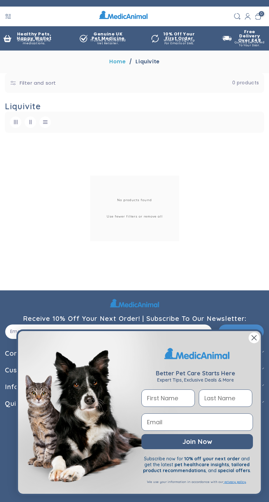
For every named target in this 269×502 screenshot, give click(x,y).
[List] (45, 122)
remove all (153, 216)
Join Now (197, 441)
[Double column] (30, 122)
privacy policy (234, 482)
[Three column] (15, 122)
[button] (9, 16)
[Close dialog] (254, 338)
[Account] (247, 16)
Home (117, 61)
